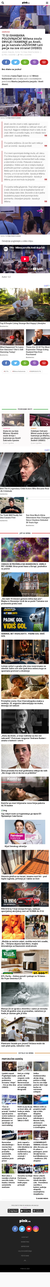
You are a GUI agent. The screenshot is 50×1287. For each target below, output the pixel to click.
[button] (3, 424)
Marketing (25, 1242)
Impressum (25, 1246)
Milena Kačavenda (18, 371)
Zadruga (6, 32)
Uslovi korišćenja (25, 1251)
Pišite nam (25, 1256)
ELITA (6, 371)
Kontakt (25, 1237)
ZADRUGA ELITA (35, 371)
